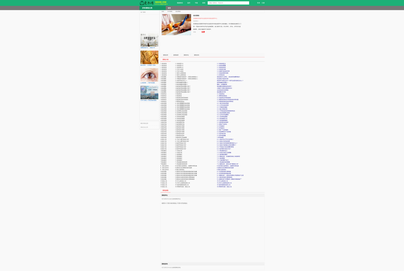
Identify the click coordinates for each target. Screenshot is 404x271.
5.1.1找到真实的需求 (222, 122)
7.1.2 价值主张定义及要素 (224, 152)
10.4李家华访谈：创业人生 (224, 186)
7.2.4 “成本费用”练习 (222, 160)
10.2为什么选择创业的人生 (224, 183)
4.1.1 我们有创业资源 (223, 103)
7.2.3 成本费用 (221, 158)
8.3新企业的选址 (221, 169)
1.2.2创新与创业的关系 (223, 71)
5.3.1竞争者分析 (221, 133)
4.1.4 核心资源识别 (222, 109)
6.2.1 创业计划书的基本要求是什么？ (227, 143)
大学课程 (169, 11)
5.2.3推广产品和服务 (222, 130)
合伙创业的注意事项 (222, 90)
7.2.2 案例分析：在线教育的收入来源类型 (228, 156)
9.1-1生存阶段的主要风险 (224, 171)
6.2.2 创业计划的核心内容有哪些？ (226, 145)
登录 (258, 3)
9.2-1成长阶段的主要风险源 (224, 177)
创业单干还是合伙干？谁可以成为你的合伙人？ (230, 80)
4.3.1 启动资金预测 (222, 116)
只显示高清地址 (182, 203)
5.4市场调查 (220, 137)
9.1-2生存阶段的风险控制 (224, 173)
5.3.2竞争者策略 (221, 135)
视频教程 (180, 3)
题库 (188, 3)
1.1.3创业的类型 (221, 67)
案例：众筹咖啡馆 (222, 84)
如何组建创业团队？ (222, 82)
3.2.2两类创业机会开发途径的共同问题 (227, 99)
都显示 (164, 203)
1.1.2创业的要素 (221, 65)
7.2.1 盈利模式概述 (222, 154)
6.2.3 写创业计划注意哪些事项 (225, 147)
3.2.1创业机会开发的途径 (224, 97)
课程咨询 (196, 55)
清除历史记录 (144, 127)
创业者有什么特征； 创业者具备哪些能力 (228, 77)
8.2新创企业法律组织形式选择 (225, 167)
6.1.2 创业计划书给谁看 (223, 141)
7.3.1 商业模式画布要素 (223, 162)
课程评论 (186, 55)
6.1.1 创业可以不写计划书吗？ (225, 139)
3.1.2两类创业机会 (222, 96)
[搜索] (247, 3)
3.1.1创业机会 (221, 94)
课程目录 (165, 55)
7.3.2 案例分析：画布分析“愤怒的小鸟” (228, 164)
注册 (263, 3)
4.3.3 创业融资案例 (222, 120)
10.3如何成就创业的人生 (224, 185)
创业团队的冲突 (221, 92)
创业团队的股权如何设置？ (224, 86)
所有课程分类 (147, 8)
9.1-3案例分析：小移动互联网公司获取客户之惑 (230, 175)
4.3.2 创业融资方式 (222, 118)
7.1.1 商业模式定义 (222, 150)
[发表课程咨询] (176, 267)
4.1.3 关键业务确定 (222, 107)
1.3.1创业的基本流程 (222, 73)
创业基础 (178, 11)
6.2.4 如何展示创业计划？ (224, 149)
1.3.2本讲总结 (221, 75)
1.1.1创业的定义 (221, 63)
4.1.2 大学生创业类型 (223, 105)
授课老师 (175, 55)
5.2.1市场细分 (221, 126)
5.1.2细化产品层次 (222, 124)
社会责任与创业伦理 (222, 78)
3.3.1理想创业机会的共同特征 (225, 101)
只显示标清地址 (171, 203)
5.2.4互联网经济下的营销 (224, 132)
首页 (169, 8)
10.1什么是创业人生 (222, 181)
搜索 (203, 3)
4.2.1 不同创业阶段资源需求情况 (226, 111)
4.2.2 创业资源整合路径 (223, 113)
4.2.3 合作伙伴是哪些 (223, 114)
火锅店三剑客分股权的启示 (224, 88)
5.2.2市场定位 (221, 128)
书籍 (196, 3)
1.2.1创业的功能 (221, 69)
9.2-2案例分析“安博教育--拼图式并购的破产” (229, 179)
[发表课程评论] (176, 199)
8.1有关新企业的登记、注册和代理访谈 (228, 166)
